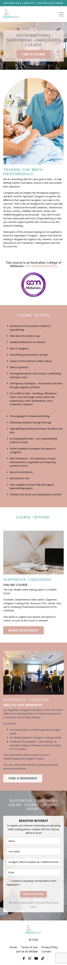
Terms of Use (29, 947)
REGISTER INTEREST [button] (23, 630)
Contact (46, 951)
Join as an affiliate (27, 951)
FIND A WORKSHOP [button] (22, 778)
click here (55, 242)
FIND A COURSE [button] (33, 54)
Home (13, 947)
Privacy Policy (49, 947)
